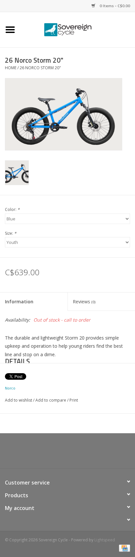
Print (73, 400)
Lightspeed (104, 540)
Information (19, 301)
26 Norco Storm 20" (40, 68)
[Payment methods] (123, 548)
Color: (12, 209)
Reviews (84, 301)
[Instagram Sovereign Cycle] (79, 453)
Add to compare (51, 400)
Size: (10, 233)
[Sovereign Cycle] (77, 29)
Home (10, 68)
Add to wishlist (18, 400)
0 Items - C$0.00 (114, 6)
